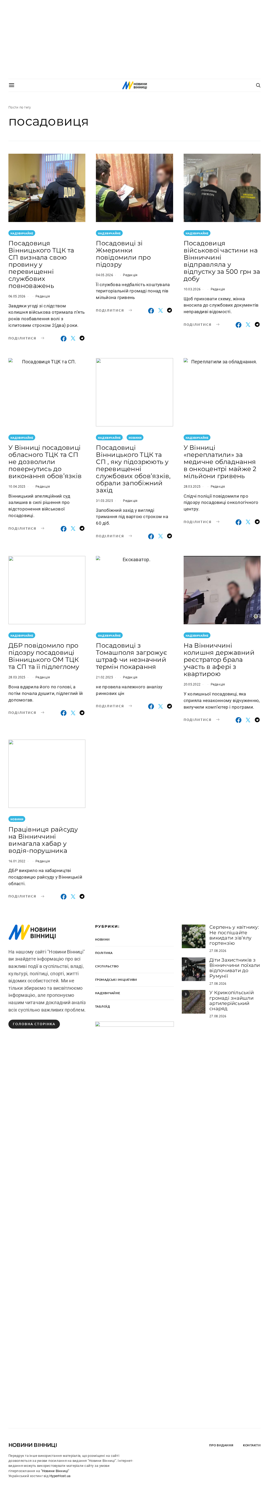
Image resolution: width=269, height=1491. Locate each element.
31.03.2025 (104, 500)
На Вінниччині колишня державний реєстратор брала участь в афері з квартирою (219, 660)
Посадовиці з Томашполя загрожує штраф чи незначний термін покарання (131, 656)
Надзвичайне (22, 233)
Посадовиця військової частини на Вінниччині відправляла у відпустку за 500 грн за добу (222, 260)
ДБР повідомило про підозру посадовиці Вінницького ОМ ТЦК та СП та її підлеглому (43, 656)
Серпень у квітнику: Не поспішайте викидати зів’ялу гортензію (234, 935)
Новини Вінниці (32, 1445)
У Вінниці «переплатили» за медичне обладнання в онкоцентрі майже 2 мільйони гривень (220, 462)
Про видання (221, 1445)
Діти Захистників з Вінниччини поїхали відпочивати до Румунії (234, 968)
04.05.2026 (104, 274)
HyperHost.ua (59, 1476)
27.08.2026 (217, 950)
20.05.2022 (192, 684)
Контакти (252, 1445)
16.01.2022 (16, 860)
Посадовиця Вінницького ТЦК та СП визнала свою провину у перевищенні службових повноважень (41, 264)
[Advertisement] (134, 39)
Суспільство (107, 966)
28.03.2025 (192, 486)
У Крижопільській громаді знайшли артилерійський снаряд (231, 1001)
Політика (103, 953)
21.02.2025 (104, 676)
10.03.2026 (192, 288)
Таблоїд (102, 1006)
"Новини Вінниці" (55, 1471)
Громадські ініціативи (116, 979)
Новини (135, 438)
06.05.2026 (16, 295)
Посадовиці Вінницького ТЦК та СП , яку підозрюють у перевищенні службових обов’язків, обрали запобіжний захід (133, 469)
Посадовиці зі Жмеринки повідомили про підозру (123, 253)
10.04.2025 (16, 486)
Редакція (42, 295)
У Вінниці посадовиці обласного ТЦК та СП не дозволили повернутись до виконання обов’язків (45, 462)
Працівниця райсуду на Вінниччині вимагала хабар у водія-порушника (43, 840)
